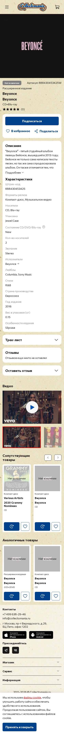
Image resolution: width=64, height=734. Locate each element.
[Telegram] (6, 650)
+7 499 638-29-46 (14, 614)
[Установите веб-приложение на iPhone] (14, 635)
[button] (22, 437)
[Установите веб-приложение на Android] (41, 635)
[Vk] (15, 650)
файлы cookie (32, 697)
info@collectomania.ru (16, 618)
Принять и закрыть (19, 727)
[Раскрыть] (58, 662)
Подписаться (32, 121)
